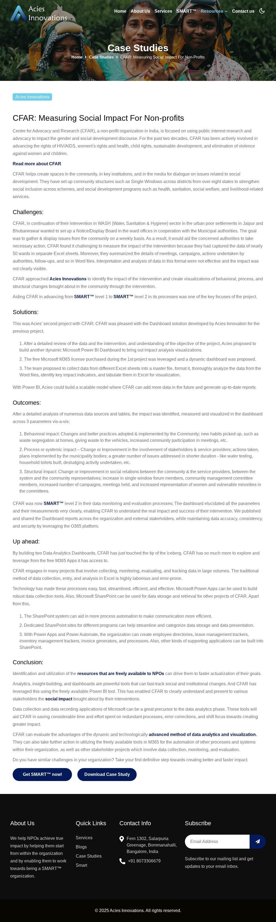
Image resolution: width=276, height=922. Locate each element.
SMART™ (186, 11)
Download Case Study (107, 774)
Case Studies (89, 856)
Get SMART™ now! (42, 774)
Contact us (243, 11)
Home (120, 11)
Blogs (81, 847)
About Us (140, 11)
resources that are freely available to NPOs (120, 673)
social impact (58, 699)
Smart (81, 865)
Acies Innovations (68, 279)
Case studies (101, 57)
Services (163, 11)
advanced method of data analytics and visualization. (203, 734)
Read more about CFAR (37, 163)
